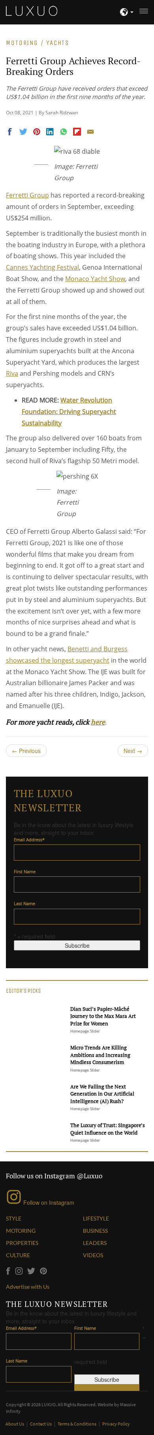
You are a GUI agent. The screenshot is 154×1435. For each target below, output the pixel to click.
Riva (12, 373)
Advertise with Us (27, 1286)
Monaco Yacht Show (95, 278)
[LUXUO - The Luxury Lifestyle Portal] (31, 10)
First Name (25, 871)
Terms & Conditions (77, 1424)
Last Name (24, 903)
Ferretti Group (27, 195)
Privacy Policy (116, 1424)
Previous (26, 751)
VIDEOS (93, 1255)
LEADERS (95, 1242)
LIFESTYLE (96, 1218)
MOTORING (21, 1230)
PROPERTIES (22, 1242)
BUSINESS (95, 1230)
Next (133, 751)
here (98, 722)
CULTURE (18, 1255)
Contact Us (41, 1424)
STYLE (13, 1218)
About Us (15, 1424)
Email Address (29, 839)
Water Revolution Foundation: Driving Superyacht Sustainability (69, 411)
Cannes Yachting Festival (42, 267)
